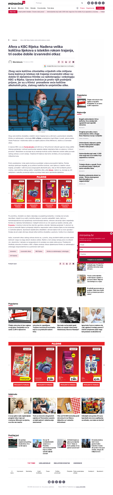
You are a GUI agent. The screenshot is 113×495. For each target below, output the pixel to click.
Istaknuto (14, 40)
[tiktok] (96, 3)
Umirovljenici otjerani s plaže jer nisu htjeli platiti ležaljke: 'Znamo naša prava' (90, 144)
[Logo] (16, 3)
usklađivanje (44, 463)
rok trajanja (13, 255)
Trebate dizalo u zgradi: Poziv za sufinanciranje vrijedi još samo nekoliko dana (90, 166)
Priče (27, 8)
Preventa (11, 225)
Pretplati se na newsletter (95, 259)
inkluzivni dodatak (62, 463)
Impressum (20, 471)
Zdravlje (33, 8)
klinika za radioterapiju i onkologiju (58, 251)
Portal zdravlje (29, 147)
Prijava (82, 8)
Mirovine (20, 8)
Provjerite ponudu (18, 206)
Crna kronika (41, 8)
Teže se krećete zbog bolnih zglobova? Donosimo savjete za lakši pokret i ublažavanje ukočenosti (43, 419)
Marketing (29, 471)
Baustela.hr (100, 471)
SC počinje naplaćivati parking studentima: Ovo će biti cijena (24, 443)
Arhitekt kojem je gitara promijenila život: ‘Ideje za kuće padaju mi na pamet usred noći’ (73, 444)
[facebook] (99, 3)
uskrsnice (77, 463)
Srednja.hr (91, 471)
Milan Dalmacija (18, 62)
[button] (74, 193)
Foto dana (50, 8)
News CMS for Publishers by (71, 487)
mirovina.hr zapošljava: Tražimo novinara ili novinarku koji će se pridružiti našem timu (44, 328)
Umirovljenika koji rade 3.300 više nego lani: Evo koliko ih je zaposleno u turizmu (59, 11)
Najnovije (81, 112)
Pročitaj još (13, 435)
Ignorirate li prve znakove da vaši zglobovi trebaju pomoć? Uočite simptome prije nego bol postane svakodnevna (93, 328)
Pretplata (100, 8)
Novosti (13, 8)
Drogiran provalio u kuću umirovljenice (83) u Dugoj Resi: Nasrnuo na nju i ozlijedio (90, 134)
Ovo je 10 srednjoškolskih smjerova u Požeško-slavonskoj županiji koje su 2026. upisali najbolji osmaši (49, 446)
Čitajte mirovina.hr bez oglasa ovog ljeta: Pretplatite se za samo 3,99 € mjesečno (95, 102)
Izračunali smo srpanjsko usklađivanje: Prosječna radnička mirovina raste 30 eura (95, 266)
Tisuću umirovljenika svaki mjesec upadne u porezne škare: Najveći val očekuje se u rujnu (95, 278)
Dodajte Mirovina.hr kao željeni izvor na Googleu (60, 66)
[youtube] (88, 3)
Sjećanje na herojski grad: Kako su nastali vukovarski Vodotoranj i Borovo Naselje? (68, 327)
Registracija (90, 8)
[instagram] (92, 3)
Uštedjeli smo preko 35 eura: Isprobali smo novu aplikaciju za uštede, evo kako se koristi (93, 418)
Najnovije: (13, 11)
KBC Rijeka (39, 251)
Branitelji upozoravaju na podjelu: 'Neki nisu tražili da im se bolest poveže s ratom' (95, 291)
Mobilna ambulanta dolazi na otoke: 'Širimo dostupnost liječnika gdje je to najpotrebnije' (89, 178)
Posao (48, 471)
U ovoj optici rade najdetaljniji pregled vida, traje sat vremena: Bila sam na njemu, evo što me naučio (19, 419)
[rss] (103, 3)
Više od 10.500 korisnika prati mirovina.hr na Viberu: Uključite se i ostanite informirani (68, 419)
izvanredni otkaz (26, 251)
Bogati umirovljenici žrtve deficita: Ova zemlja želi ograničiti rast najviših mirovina (89, 122)
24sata (51, 170)
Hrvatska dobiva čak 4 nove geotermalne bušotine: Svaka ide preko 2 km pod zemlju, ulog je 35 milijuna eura (98, 445)
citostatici (13, 251)
